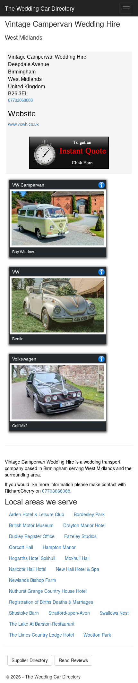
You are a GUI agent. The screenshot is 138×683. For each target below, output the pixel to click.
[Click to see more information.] (101, 185)
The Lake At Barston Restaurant (41, 623)
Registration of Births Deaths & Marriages (51, 602)
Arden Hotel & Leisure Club (36, 514)
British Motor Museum (31, 525)
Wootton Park (97, 634)
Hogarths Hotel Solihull (32, 558)
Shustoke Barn (24, 613)
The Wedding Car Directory (39, 8)
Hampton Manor (59, 547)
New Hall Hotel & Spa (77, 569)
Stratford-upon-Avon (69, 613)
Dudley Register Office (32, 536)
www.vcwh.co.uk (23, 124)
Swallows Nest (114, 613)
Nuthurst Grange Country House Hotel (48, 591)
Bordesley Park (89, 514)
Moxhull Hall (77, 558)
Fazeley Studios (80, 536)
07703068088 (20, 100)
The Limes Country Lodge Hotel (41, 634)
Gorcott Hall (21, 547)
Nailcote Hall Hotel (27, 569)
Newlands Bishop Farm (32, 580)
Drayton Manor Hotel (84, 525)
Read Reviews (73, 660)
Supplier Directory (30, 660)
